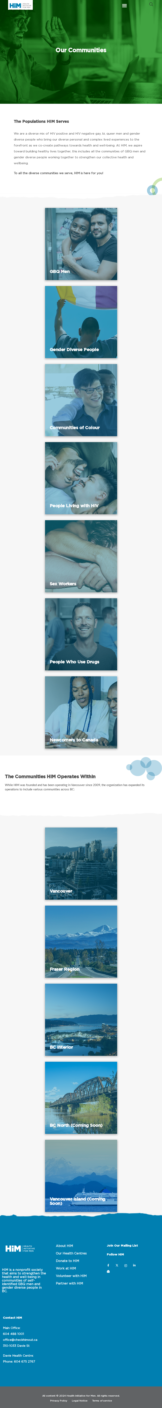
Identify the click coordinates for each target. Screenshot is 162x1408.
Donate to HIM (67, 1261)
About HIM (64, 1246)
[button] (124, 5)
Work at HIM (66, 1268)
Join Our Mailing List (122, 1245)
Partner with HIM (69, 1283)
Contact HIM (12, 1317)
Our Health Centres (71, 1253)
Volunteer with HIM (71, 1276)
